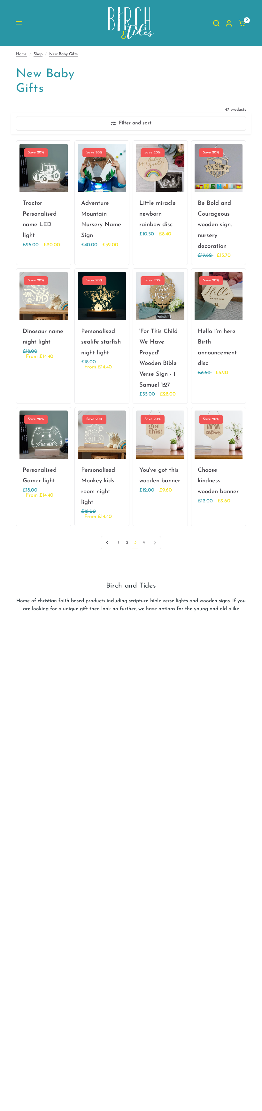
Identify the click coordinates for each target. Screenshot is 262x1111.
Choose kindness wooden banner (218, 481)
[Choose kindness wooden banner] (219, 435)
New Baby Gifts (63, 54)
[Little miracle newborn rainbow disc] (160, 168)
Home (21, 54)
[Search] (216, 23)
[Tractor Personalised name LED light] (43, 168)
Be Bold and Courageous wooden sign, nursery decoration (215, 224)
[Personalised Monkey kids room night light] (102, 435)
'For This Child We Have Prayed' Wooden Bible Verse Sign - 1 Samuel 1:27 (158, 358)
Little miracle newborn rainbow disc (157, 214)
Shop (38, 54)
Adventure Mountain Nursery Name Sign (101, 219)
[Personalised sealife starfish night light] (102, 296)
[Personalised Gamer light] (43, 435)
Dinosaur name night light (43, 337)
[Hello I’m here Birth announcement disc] (219, 296)
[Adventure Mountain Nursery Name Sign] (102, 168)
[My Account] (229, 23)
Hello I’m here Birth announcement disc (217, 348)
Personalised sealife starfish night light (101, 342)
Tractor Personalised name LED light (40, 219)
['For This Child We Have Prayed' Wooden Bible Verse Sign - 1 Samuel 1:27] (160, 296)
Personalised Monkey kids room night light (98, 486)
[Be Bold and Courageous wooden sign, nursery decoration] (219, 168)
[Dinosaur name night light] (43, 296)
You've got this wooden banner (159, 475)
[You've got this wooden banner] (160, 435)
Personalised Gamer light (40, 475)
